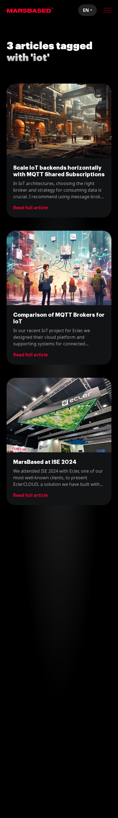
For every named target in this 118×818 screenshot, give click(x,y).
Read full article (30, 208)
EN (86, 10)
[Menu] (107, 10)
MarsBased (30, 10)
